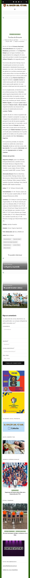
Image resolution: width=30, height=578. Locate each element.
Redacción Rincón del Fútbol (11, 40)
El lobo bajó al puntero (12, 305)
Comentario (6, 326)
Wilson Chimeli (7, 247)
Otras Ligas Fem (20, 531)
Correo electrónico (8, 348)
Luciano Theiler (16, 244)
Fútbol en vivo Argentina (10, 570)
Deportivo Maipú (16, 239)
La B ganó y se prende (11, 267)
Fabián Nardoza (7, 244)
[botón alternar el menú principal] (15, 9)
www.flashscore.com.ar (10, 566)
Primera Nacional (15, 34)
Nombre (5, 341)
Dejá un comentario (19, 41)
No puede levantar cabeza (13, 288)
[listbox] (15, 479)
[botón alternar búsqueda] (26, 2)
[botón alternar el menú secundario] (3, 2)
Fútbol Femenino (9, 531)
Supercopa (15, 490)
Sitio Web (6, 355)
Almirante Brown (7, 239)
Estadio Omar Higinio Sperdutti (10, 242)
